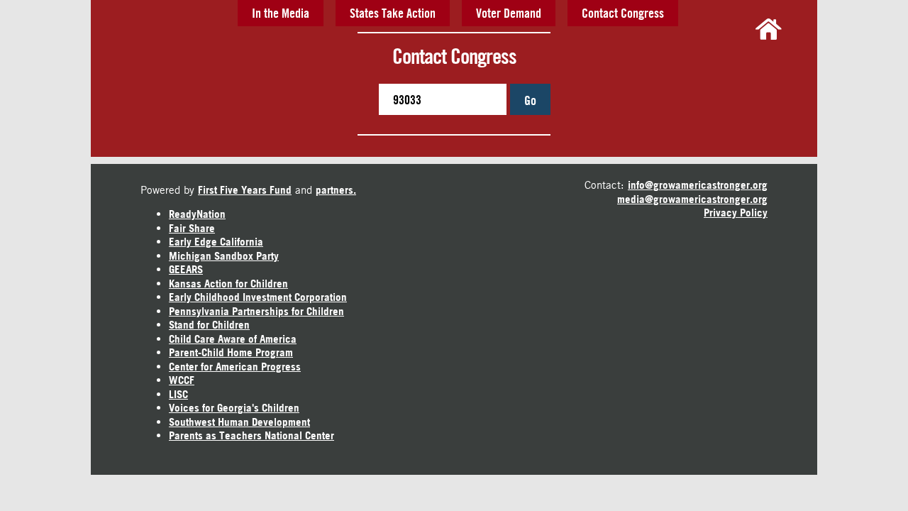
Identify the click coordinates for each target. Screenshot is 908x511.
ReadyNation (197, 214)
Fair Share (192, 228)
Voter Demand (508, 13)
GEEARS (186, 269)
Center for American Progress (235, 366)
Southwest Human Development (239, 422)
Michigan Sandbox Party (224, 256)
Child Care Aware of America (233, 339)
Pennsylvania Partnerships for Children (256, 311)
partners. (336, 190)
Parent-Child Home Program (231, 352)
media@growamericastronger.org (692, 199)
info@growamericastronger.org (698, 185)
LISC (178, 394)
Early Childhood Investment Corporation (258, 297)
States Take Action (393, 13)
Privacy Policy (736, 212)
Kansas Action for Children (228, 283)
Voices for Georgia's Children (234, 407)
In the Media (280, 13)
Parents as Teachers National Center (251, 435)
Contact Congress (623, 13)
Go (530, 100)
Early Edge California (216, 241)
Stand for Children (209, 324)
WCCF (181, 380)
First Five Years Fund (245, 190)
